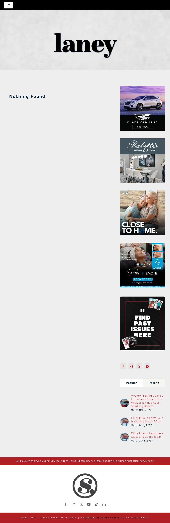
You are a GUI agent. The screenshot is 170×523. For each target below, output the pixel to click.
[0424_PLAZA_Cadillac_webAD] (142, 88)
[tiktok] (96, 504)
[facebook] (66, 504)
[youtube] (89, 504)
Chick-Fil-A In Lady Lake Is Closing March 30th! (147, 419)
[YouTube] (147, 366)
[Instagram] (131, 366)
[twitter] (81, 504)
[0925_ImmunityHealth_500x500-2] (142, 244)
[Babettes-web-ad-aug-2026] (142, 140)
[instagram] (74, 504)
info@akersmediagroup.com (136, 461)
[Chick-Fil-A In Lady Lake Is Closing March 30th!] (124, 419)
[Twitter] (139, 366)
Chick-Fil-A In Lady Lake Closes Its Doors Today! (147, 435)
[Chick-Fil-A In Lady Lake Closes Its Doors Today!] (124, 434)
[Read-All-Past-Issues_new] (142, 298)
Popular (131, 383)
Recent (154, 383)
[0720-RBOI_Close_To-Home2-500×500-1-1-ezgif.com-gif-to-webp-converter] (142, 192)
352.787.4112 (110, 461)
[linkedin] (104, 504)
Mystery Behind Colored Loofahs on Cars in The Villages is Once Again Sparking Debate (147, 401)
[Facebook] (123, 366)
